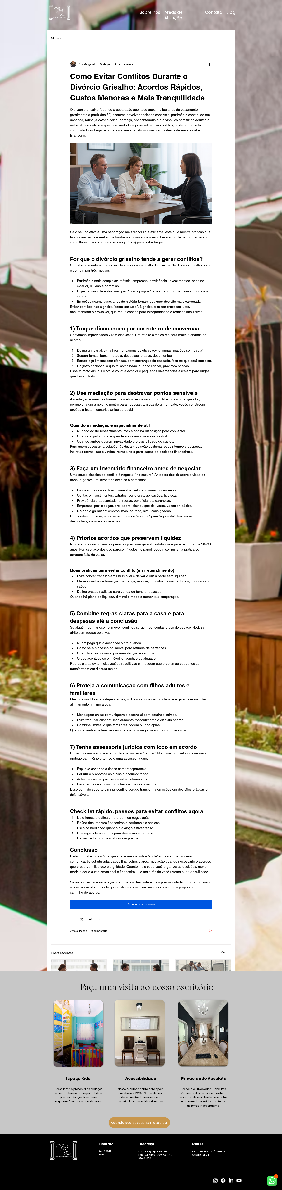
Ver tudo (226, 952)
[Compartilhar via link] (100, 919)
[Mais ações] (209, 64)
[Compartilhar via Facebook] (72, 919)
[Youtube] (239, 1180)
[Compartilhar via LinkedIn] (90, 919)
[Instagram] (215, 1180)
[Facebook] (223, 1180)
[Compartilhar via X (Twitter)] (81, 919)
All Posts (56, 37)
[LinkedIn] (231, 1180)
